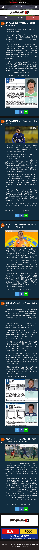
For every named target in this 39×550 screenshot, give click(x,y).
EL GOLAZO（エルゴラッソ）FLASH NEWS (19, 2)
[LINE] (26, 112)
